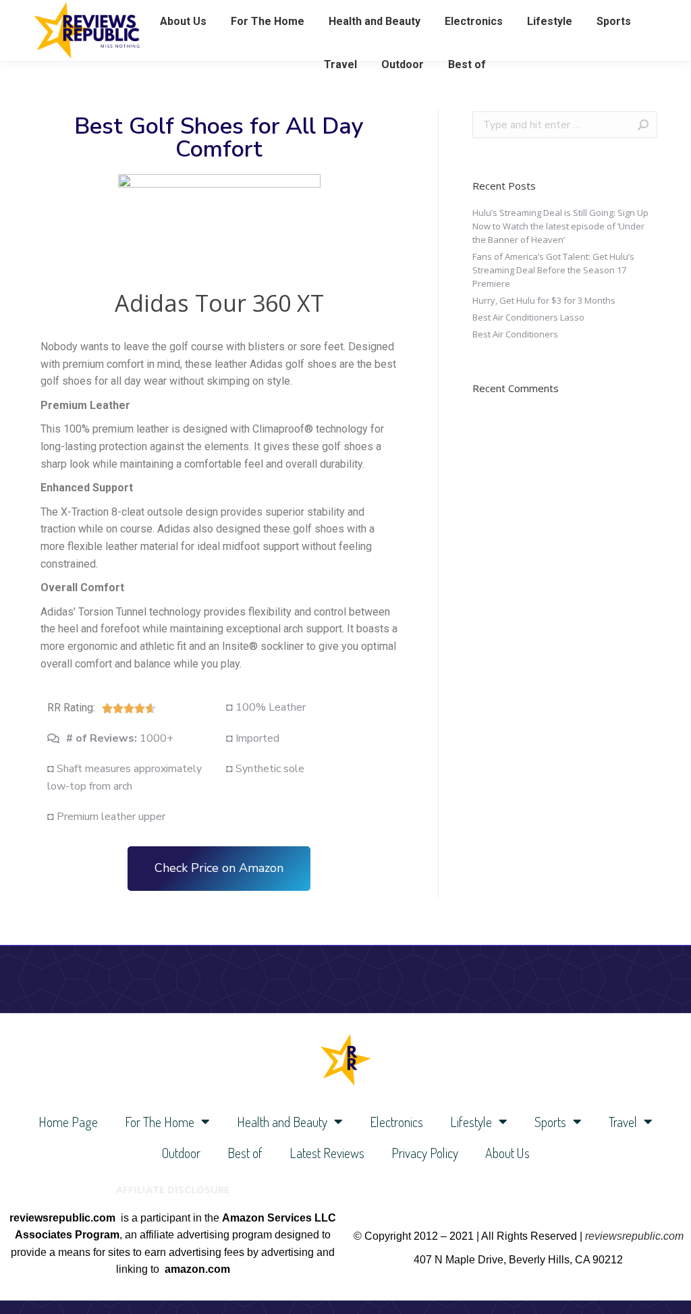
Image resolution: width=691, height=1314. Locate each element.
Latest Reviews (326, 1152)
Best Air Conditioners (515, 334)
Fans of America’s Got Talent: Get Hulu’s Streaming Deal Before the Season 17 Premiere (553, 270)
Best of (244, 1152)
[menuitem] (183, 21)
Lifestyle (471, 1121)
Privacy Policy (424, 1152)
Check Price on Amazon (219, 868)
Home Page (68, 1121)
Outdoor (181, 1152)
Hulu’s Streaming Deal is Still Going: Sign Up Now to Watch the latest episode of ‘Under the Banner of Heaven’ (560, 226)
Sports (550, 1121)
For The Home (159, 1121)
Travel (623, 1121)
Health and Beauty (282, 1121)
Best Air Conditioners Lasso (528, 317)
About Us (507, 1152)
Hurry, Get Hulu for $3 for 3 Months (543, 300)
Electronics (396, 1121)
